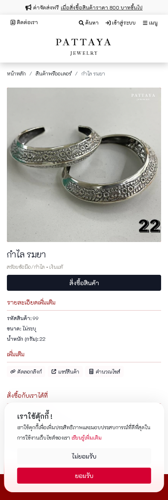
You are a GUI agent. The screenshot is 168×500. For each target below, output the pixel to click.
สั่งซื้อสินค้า (84, 283)
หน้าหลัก (16, 73)
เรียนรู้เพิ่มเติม (87, 437)
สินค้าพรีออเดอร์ (54, 73)
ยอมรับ (84, 476)
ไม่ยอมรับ (84, 456)
